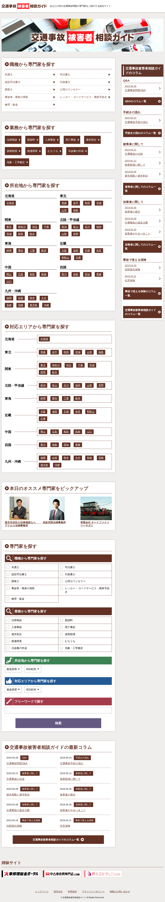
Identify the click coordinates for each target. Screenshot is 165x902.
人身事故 (16, 627)
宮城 (99, 203)
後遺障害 (16, 641)
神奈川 (22, 226)
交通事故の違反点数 (18, 810)
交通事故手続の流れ (71, 763)
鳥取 (32, 274)
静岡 (9, 250)
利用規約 (72, 891)
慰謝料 (69, 620)
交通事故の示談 (15, 779)
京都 (87, 250)
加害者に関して (83, 789)
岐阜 (43, 250)
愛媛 (99, 274)
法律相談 (16, 620)
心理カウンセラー (75, 581)
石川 (87, 226)
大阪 (64, 250)
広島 (20, 274)
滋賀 (75, 250)
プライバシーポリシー (93, 891)
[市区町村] (32, 669)
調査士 (15, 581)
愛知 (20, 250)
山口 (9, 281)
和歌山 (65, 257)
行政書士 (70, 574)
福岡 (9, 298)
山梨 (64, 234)
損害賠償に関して (70, 779)
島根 (43, 274)
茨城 (9, 234)
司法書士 (70, 567)
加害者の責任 (67, 794)
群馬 (20, 234)
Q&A (24, 757)
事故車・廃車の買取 (23, 588)
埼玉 (34, 226)
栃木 (32, 234)
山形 (64, 210)
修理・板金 (17, 598)
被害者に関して (30, 773)
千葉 (46, 226)
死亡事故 (70, 627)
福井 (99, 226)
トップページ (42, 891)
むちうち (70, 641)
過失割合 (16, 634)
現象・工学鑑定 (74, 648)
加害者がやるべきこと (73, 810)
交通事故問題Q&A (16, 763)
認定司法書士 (19, 574)
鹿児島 (33, 305)
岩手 (75, 203)
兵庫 (78, 257)
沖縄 (46, 305)
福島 (75, 210)
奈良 (99, 250)
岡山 (9, 274)
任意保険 (65, 826)
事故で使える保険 (31, 820)
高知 (87, 274)
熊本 (32, 298)
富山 (75, 226)
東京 (9, 226)
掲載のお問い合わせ (120, 891)
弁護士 (15, 567)
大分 (43, 298)
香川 (64, 274)
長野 (75, 234)
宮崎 (20, 305)
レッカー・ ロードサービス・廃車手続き (87, 590)
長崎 (9, 305)
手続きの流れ (82, 757)
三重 (32, 250)
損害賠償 (70, 634)
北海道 (10, 203)
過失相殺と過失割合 (18, 794)
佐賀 (20, 298)
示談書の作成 (19, 648)
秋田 (87, 203)
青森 (64, 203)
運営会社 (58, 891)
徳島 (75, 274)
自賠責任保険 (14, 826)
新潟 (64, 226)
